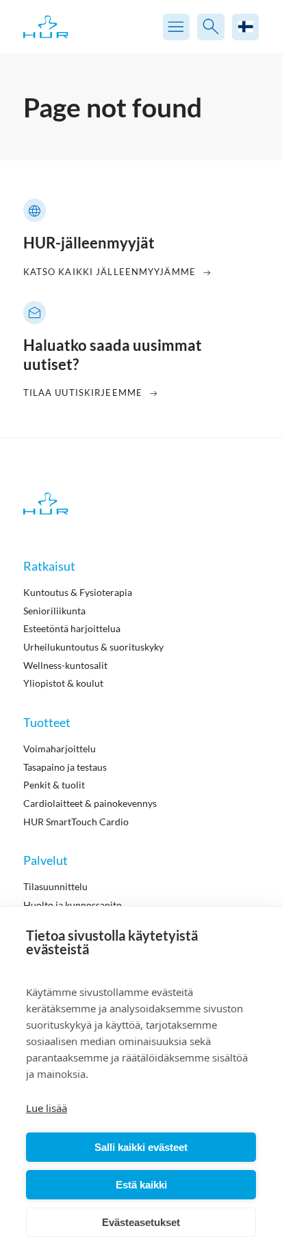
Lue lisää (46, 1108)
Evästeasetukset (141, 1222)
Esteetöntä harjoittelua (71, 628)
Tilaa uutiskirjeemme (82, 393)
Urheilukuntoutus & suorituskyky (93, 647)
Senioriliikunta (54, 610)
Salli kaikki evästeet (141, 1147)
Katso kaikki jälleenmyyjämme (109, 272)
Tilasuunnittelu (55, 886)
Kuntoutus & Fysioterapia (77, 592)
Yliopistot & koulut (63, 683)
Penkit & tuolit (54, 784)
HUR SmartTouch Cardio (76, 821)
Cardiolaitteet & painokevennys (90, 803)
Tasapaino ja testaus (65, 767)
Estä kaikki (141, 1185)
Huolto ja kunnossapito (72, 905)
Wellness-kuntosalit (65, 665)
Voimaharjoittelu (59, 748)
